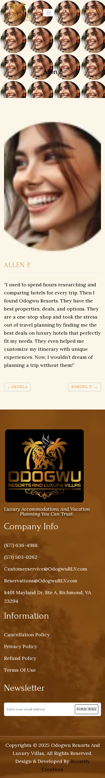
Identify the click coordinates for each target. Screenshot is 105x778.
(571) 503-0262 (20, 557)
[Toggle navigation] (48, 13)
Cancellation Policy (27, 634)
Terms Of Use (20, 670)
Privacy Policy (20, 646)
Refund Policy (20, 658)
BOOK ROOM (85, 11)
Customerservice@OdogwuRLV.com (45, 569)
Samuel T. (82, 387)
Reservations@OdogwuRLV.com (40, 581)
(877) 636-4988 (21, 545)
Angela (19, 387)
